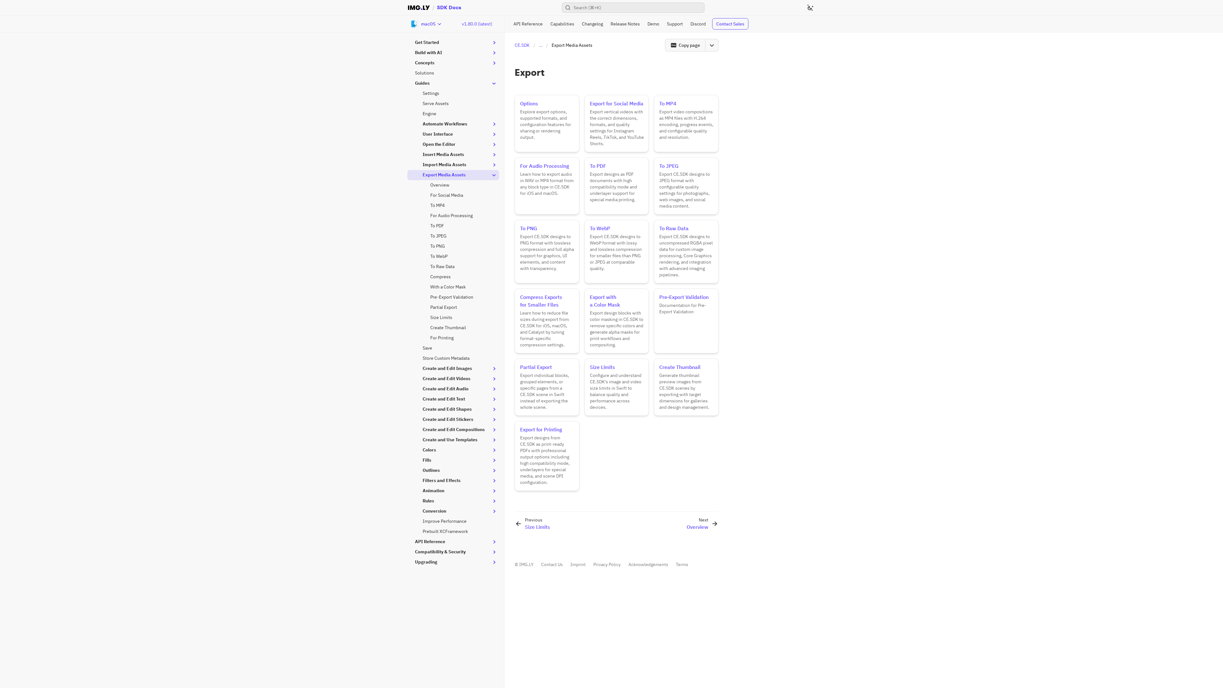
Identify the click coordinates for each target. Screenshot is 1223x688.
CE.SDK (522, 45)
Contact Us (552, 564)
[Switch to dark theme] (810, 8)
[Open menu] (712, 45)
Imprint (578, 564)
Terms (682, 564)
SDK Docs (449, 7)
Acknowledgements (648, 564)
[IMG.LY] (419, 7)
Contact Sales (730, 24)
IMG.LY (526, 564)
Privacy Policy (607, 564)
